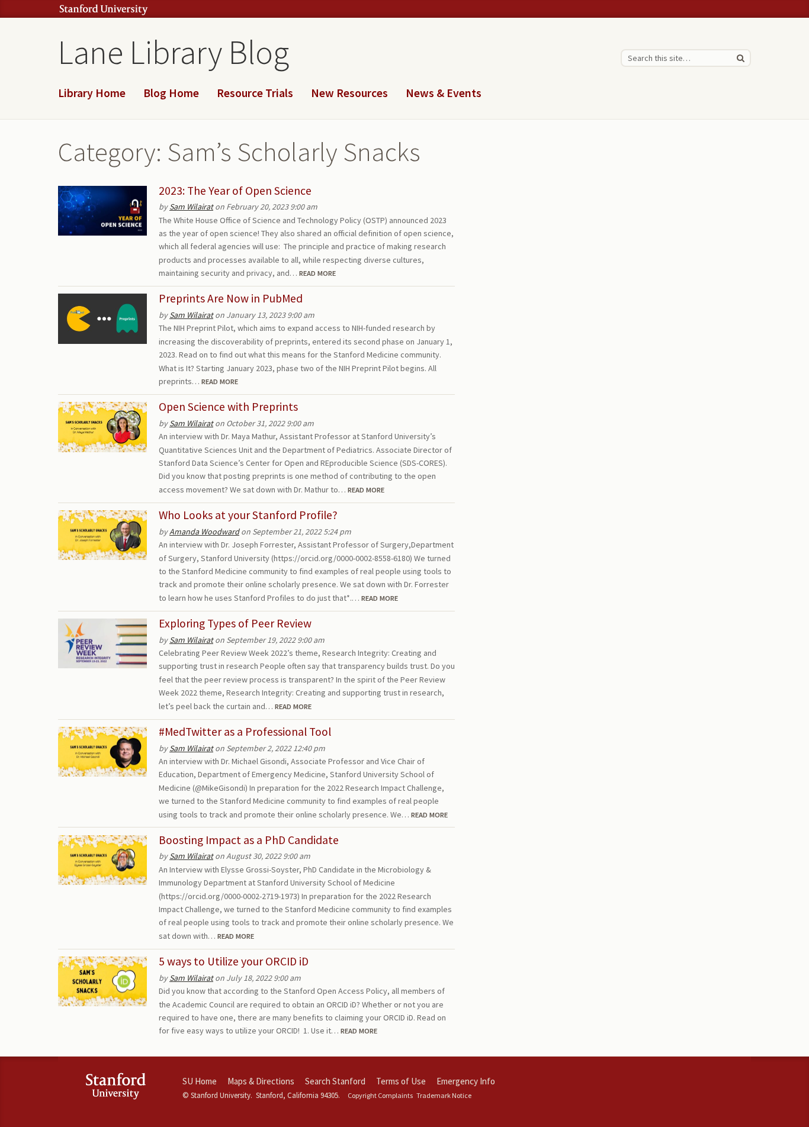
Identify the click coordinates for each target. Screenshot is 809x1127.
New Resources (349, 93)
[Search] (740, 58)
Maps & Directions (260, 1081)
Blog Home (171, 93)
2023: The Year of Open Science (235, 190)
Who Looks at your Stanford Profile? (248, 515)
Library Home (92, 93)
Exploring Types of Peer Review (235, 623)
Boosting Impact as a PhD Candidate (249, 840)
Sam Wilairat (191, 206)
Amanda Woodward (204, 531)
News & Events (443, 93)
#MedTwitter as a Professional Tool (245, 731)
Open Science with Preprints (228, 407)
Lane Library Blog (173, 52)
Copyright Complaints (380, 1095)
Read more (317, 273)
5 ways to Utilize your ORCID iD (234, 961)
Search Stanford (335, 1081)
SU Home (199, 1081)
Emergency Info (465, 1081)
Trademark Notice (443, 1095)
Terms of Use (401, 1081)
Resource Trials (255, 93)
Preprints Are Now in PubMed (231, 298)
